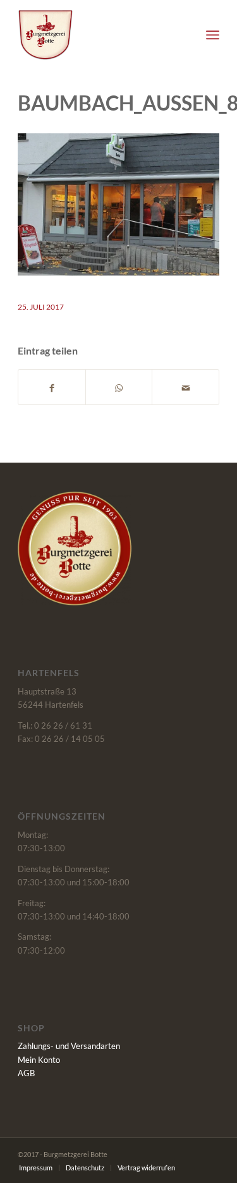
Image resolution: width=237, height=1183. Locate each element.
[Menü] (212, 35)
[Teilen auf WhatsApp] (119, 387)
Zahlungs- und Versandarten (69, 1046)
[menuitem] (212, 35)
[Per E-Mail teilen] (185, 387)
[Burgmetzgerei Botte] (98, 34)
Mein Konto (39, 1060)
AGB (26, 1073)
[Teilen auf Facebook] (51, 387)
